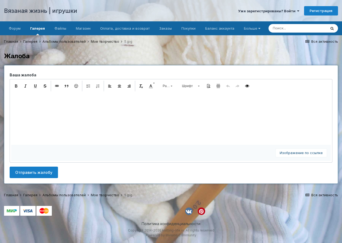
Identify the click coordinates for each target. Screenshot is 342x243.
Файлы (60, 28)
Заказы (165, 28)
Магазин (83, 28)
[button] (16, 86)
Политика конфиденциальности (171, 223)
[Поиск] (332, 28)
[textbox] (171, 118)
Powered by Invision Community (171, 235)
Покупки (188, 28)
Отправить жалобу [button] (33, 172)
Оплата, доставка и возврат (125, 28)
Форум (15, 28)
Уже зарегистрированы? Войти (267, 11)
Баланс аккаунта (219, 28)
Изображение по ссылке (301, 153)
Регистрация (321, 11)
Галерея (37, 28)
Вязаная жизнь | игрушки (40, 10)
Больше (250, 28)
